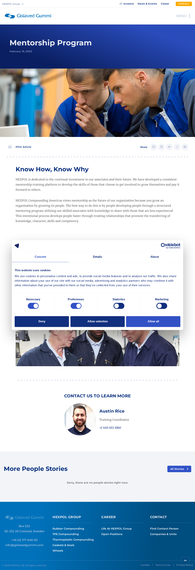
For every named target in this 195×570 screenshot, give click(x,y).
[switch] (76, 306)
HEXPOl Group (67, 517)
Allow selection (97, 321)
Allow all (153, 321)
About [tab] (154, 256)
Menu (181, 16)
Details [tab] (97, 256)
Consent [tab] (40, 256)
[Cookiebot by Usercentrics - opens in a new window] (163, 246)
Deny (41, 321)
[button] (20, 147)
